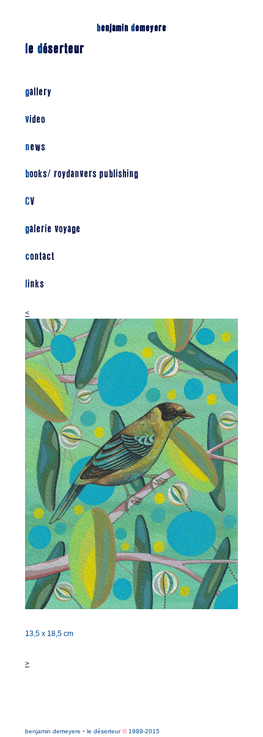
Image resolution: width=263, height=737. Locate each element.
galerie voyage (53, 229)
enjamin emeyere (131, 28)
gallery (38, 92)
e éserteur (54, 49)
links (34, 284)
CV (29, 201)
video (35, 119)
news (35, 147)
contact (39, 256)
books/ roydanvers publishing (81, 174)
